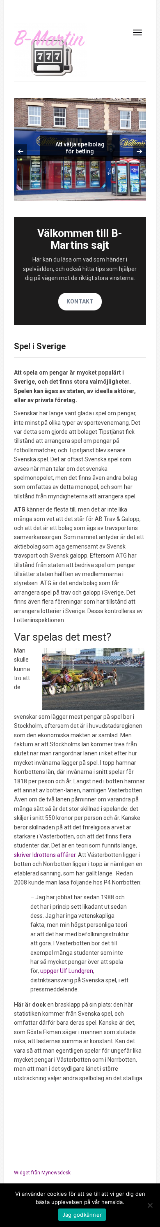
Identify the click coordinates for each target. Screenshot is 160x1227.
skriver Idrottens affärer (44, 855)
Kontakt (80, 301)
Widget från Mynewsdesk (42, 1173)
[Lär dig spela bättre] (50, 49)
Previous (20, 151)
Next (139, 151)
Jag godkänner (82, 1214)
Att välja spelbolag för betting (80, 148)
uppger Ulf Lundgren (66, 971)
